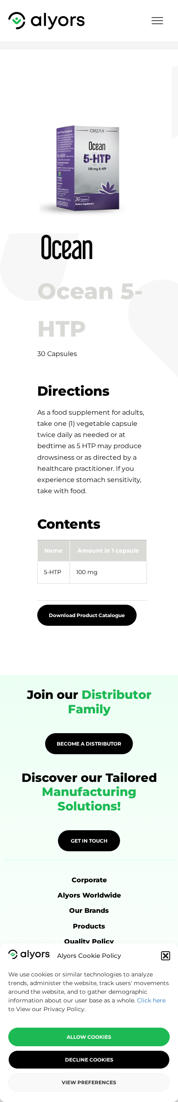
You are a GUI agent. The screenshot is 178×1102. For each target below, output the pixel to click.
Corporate (89, 880)
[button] (165, 956)
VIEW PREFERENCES (89, 1082)
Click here (151, 1000)
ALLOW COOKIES (89, 1037)
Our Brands (89, 910)
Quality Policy (89, 941)
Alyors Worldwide (89, 895)
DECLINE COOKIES (89, 1060)
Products (89, 926)
